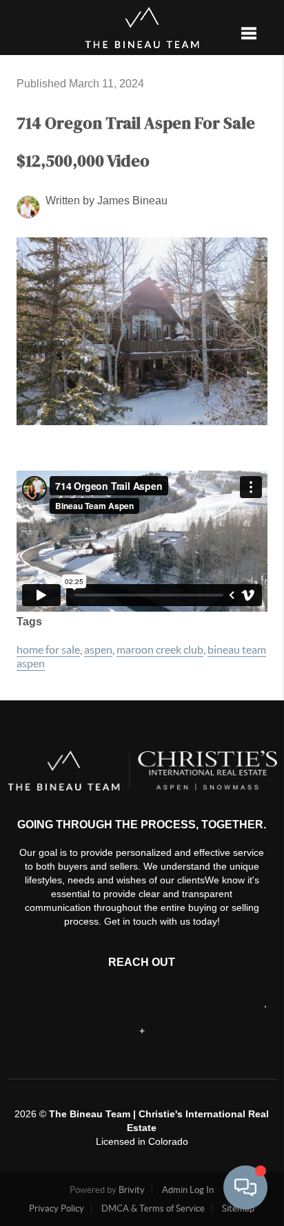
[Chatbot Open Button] (245, 1187)
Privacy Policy (56, 1208)
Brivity (132, 1190)
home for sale (48, 649)
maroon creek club (159, 649)
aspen (98, 649)
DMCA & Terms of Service (153, 1208)
